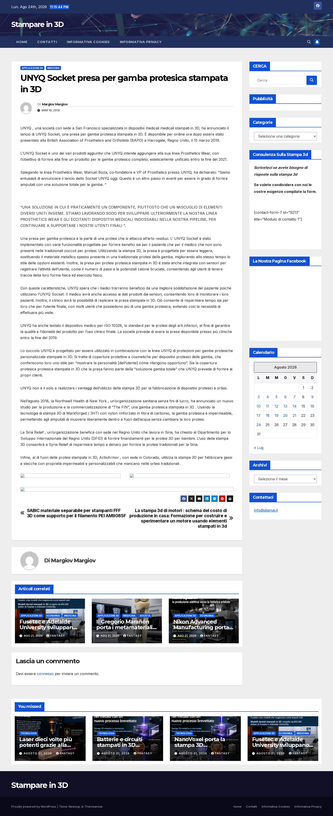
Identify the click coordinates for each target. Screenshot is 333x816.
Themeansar (93, 806)
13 (285, 406)
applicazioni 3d (32, 68)
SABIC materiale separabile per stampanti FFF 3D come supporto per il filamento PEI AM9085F (76, 513)
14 (294, 406)
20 (285, 415)
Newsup (74, 806)
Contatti (47, 42)
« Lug (258, 447)
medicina (53, 68)
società (145, 615)
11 (267, 406)
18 (268, 415)
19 (276, 415)
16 (312, 406)
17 (259, 415)
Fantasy (57, 635)
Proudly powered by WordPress (34, 806)
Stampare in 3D (37, 24)
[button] (309, 42)
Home (21, 42)
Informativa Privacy (141, 42)
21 (294, 415)
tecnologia (29, 733)
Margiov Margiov (55, 104)
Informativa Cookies (88, 42)
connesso (45, 673)
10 (259, 406)
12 (276, 406)
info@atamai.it (266, 510)
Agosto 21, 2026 (38, 753)
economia (53, 615)
